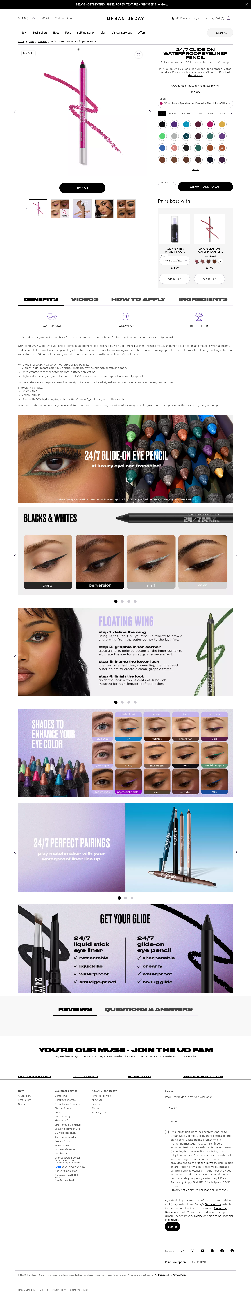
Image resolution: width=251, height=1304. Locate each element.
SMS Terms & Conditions (68, 1125)
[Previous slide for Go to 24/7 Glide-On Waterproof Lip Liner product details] (196, 229)
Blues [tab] (199, 113)
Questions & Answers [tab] (149, 1009)
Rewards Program (101, 1096)
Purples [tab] (186, 113)
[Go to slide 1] (116, 601)
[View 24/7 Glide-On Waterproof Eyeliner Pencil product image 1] (38, 209)
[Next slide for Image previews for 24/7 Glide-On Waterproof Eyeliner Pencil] (138, 208)
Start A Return (63, 1108)
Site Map (96, 1108)
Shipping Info (62, 1120)
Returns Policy (63, 1116)
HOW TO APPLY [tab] (138, 299)
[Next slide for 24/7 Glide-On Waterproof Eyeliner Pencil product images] (150, 112)
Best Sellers (24, 1100)
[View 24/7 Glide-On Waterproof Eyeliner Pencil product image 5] (126, 209)
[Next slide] (236, 555)
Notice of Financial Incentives (209, 1190)
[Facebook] (222, 1251)
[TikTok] (182, 1251)
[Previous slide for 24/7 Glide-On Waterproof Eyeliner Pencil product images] (15, 112)
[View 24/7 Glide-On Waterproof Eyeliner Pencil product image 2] (60, 209)
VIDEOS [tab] (84, 299)
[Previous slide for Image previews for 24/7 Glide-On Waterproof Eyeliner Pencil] (27, 208)
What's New (24, 1096)
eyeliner (139, 345)
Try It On (91, 187)
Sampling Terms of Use (67, 1129)
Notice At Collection (66, 1171)
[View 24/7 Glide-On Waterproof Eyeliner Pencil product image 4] (104, 209)
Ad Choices (61, 1153)
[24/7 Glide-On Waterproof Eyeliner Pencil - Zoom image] (82, 112)
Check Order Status (65, 1100)
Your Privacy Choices (73, 1167)
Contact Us (61, 1096)
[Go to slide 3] (129, 601)
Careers (96, 1104)
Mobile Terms (205, 1162)
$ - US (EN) (25, 18)
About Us (97, 1100)
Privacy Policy (62, 1141)
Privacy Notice (180, 1190)
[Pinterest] (232, 1251)
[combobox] (195, 103)
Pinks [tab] (210, 113)
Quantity (164, 182)
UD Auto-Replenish (65, 1133)
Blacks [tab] (172, 113)
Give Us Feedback (65, 1180)
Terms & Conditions (26, 1290)
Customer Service (64, 18)
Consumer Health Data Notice (67, 1176)
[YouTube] (202, 1251)
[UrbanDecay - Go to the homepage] (125, 18)
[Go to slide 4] (135, 601)
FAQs (58, 1112)
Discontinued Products (67, 1104)
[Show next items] (231, 113)
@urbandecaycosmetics (75, 1056)
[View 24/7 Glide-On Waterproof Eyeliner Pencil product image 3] (82, 209)
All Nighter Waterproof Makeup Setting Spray (174, 250)
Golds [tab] (222, 113)
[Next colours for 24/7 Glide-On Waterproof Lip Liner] (220, 261)
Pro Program (99, 1112)
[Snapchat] (212, 1251)
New (21, 1090)
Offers (21, 1104)
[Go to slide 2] (122, 601)
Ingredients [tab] (203, 299)
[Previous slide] (15, 555)
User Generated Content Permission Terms (68, 1158)
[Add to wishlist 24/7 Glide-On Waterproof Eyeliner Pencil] (138, 54)
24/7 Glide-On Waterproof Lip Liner (209, 250)
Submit (172, 1226)
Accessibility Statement (67, 1162)
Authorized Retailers (66, 1137)
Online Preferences (65, 1149)
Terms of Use (62, 1145)
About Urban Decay (104, 1090)
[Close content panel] (246, 4)
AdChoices (160, 1275)
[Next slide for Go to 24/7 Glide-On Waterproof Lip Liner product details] (222, 229)
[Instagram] (192, 1251)
